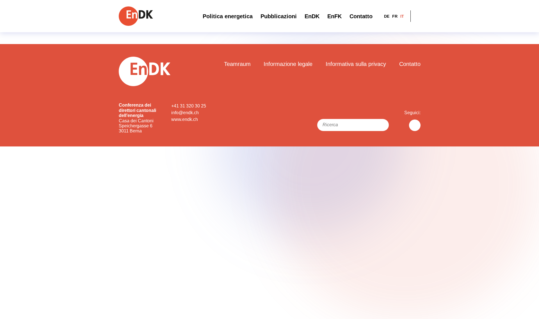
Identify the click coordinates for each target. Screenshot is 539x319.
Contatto (361, 16)
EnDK (312, 16)
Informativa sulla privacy (356, 64)
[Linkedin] (415, 125)
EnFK (334, 16)
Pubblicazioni (279, 16)
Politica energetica (228, 16)
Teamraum (237, 64)
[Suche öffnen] (417, 16)
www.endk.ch (184, 119)
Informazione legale (288, 64)
